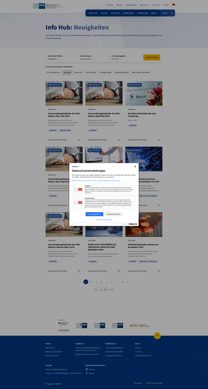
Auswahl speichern (113, 214)
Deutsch (75, 166)
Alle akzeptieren (94, 214)
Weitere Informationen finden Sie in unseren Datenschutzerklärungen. (96, 180)
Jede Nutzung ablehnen (104, 220)
